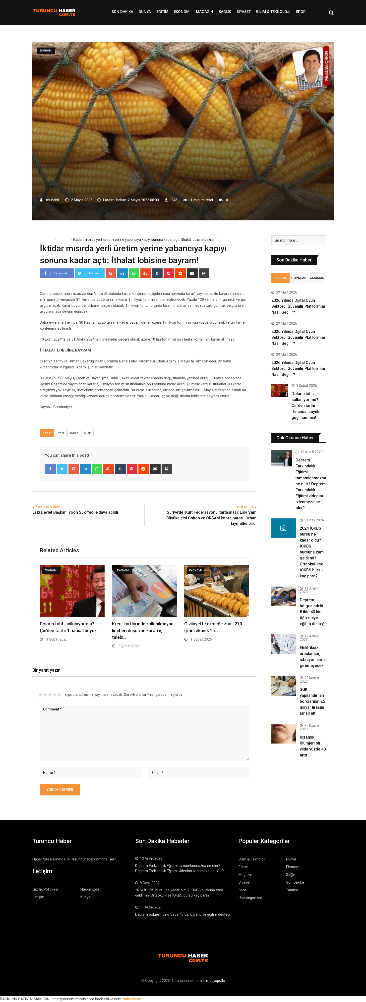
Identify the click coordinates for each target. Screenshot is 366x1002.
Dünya (145, 11)
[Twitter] (62, 469)
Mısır (87, 433)
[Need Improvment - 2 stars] (45, 695)
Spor (301, 11)
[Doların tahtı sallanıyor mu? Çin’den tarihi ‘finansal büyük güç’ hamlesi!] (279, 390)
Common (317, 278)
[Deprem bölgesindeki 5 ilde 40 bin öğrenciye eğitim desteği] (283, 596)
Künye (85, 897)
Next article (245, 506)
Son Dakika (122, 11)
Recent (281, 278)
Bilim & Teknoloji (273, 11)
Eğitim (162, 11)
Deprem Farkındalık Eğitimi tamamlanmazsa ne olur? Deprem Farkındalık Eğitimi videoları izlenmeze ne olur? (311, 484)
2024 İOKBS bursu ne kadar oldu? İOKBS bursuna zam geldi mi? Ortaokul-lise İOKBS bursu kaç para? (312, 552)
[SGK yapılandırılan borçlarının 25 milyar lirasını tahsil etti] (283, 686)
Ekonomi (182, 11)
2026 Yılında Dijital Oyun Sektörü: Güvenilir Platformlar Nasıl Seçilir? (298, 306)
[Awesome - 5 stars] (59, 695)
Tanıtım (292, 890)
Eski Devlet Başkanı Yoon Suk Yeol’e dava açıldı (75, 512)
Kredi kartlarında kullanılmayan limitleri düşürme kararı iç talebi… (143, 630)
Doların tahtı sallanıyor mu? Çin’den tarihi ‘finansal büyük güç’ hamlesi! (305, 405)
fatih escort (132, 999)
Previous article (47, 506)
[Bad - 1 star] (40, 695)
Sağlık (225, 11)
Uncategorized (250, 898)
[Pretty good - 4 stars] (54, 695)
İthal (61, 433)
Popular (298, 278)
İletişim (38, 897)
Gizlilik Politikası (45, 889)
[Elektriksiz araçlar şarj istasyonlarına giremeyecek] (283, 644)
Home (48, 240)
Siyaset (244, 11)
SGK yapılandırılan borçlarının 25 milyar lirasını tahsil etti (312, 701)
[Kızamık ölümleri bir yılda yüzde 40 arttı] (283, 734)
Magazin (204, 11)
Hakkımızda (89, 889)
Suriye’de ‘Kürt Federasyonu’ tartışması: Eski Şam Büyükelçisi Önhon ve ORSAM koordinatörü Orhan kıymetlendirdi (211, 518)
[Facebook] (50, 469)
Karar (74, 433)
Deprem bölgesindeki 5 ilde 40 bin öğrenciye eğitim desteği (312, 612)
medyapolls (215, 980)
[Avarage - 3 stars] (50, 695)
